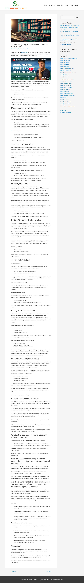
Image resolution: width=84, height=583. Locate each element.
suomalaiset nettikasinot (65, 44)
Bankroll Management (16, 131)
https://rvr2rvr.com (64, 99)
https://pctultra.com (64, 91)
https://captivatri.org (64, 74)
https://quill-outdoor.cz (65, 60)
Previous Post (13, 571)
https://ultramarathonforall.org (67, 79)
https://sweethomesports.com (67, 68)
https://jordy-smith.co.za (65, 101)
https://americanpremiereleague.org (68, 72)
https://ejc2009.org (64, 66)
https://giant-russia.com (65, 103)
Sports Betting (52, 5)
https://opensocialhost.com (66, 87)
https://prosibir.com (64, 76)
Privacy (66, 5)
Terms (71, 5)
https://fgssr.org (63, 97)
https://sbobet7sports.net (66, 81)
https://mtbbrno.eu (64, 62)
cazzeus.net (63, 110)
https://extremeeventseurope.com (67, 106)
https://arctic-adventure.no (66, 70)
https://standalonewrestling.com (67, 95)
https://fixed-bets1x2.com (66, 83)
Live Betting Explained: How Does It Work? (69, 25)
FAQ (62, 5)
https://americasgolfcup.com (66, 93)
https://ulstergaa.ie (64, 64)
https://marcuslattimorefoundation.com (68, 58)
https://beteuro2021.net (65, 85)
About (58, 5)
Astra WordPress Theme (58, 579)
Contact (76, 5)
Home (45, 5)
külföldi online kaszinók (65, 112)
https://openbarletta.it (65, 89)
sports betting (24, 52)
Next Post (49, 571)
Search (62, 15)
